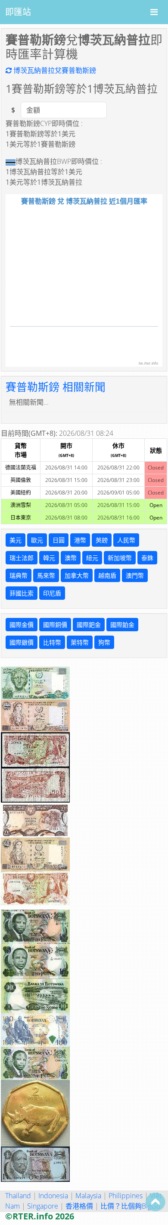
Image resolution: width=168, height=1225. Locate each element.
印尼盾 (52, 593)
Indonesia (53, 1195)
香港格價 (79, 1206)
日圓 (59, 540)
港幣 (80, 540)
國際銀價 (21, 642)
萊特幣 (80, 642)
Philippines (126, 1195)
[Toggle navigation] (154, 12)
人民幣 (126, 540)
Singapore (42, 1206)
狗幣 (104, 642)
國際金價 (21, 624)
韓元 (49, 558)
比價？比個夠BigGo (130, 1206)
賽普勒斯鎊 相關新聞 (56, 387)
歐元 (37, 540)
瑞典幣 (18, 575)
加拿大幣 (77, 575)
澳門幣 (135, 575)
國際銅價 (55, 624)
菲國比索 (21, 593)
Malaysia (88, 1195)
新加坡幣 (120, 558)
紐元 (92, 558)
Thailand (18, 1195)
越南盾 (107, 575)
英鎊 (102, 540)
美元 (15, 540)
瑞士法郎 (21, 558)
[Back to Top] (155, 1201)
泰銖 (147, 558)
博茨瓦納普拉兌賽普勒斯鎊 (54, 70)
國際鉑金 (122, 624)
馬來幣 (46, 575)
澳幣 (71, 558)
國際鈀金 (89, 624)
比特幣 (52, 642)
